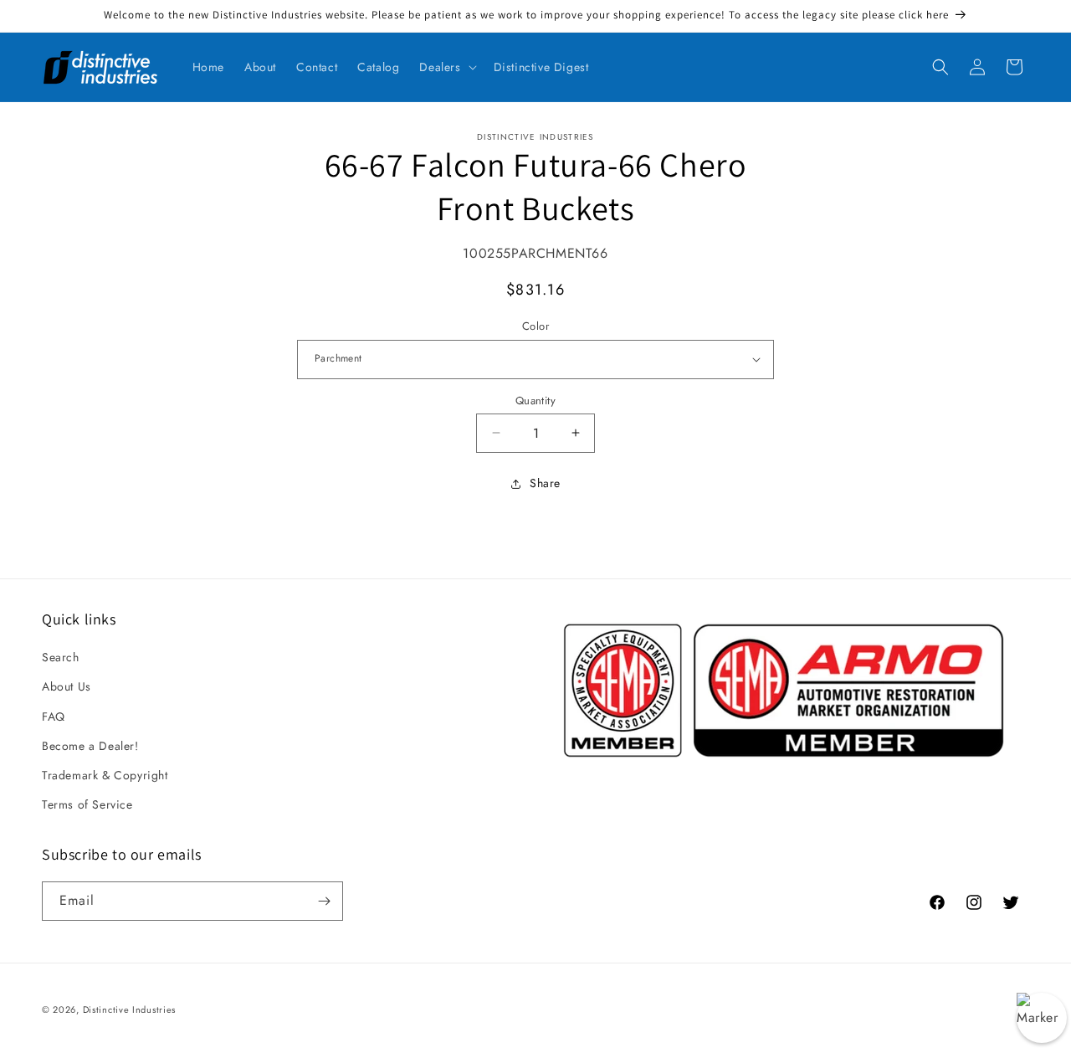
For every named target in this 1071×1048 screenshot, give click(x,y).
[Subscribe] (323, 901)
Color (535, 326)
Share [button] (545, 483)
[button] (446, 67)
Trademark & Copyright (105, 775)
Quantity (535, 400)
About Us (66, 686)
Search (60, 657)
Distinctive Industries (129, 1009)
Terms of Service (87, 804)
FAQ (53, 716)
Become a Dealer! (90, 745)
